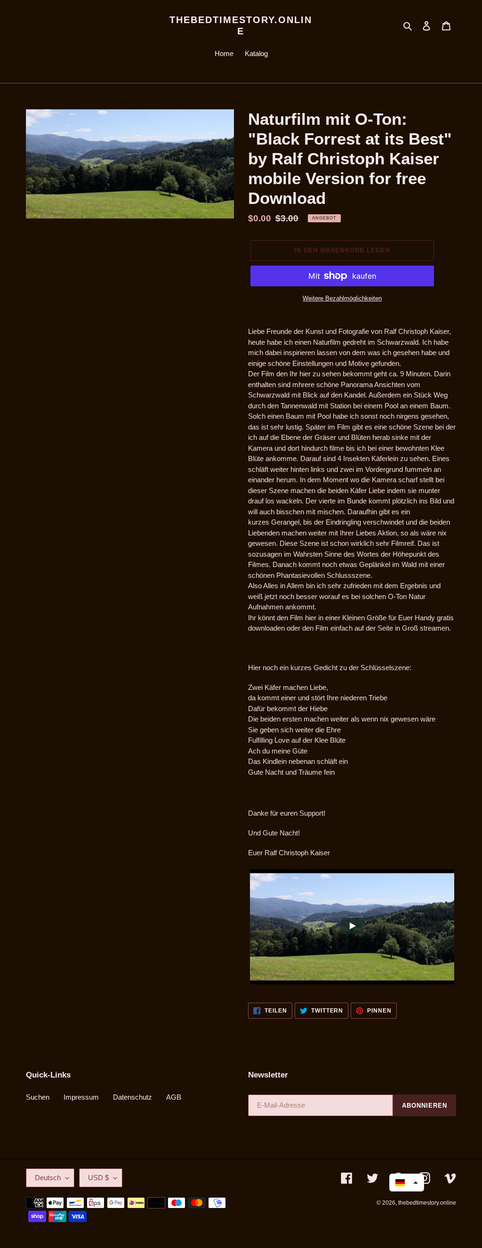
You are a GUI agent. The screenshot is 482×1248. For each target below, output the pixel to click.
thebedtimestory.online (240, 25)
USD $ (98, 1178)
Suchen (37, 1097)
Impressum (81, 1097)
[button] (407, 1182)
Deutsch (48, 1178)
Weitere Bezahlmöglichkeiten (342, 298)
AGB (173, 1097)
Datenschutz (132, 1097)
